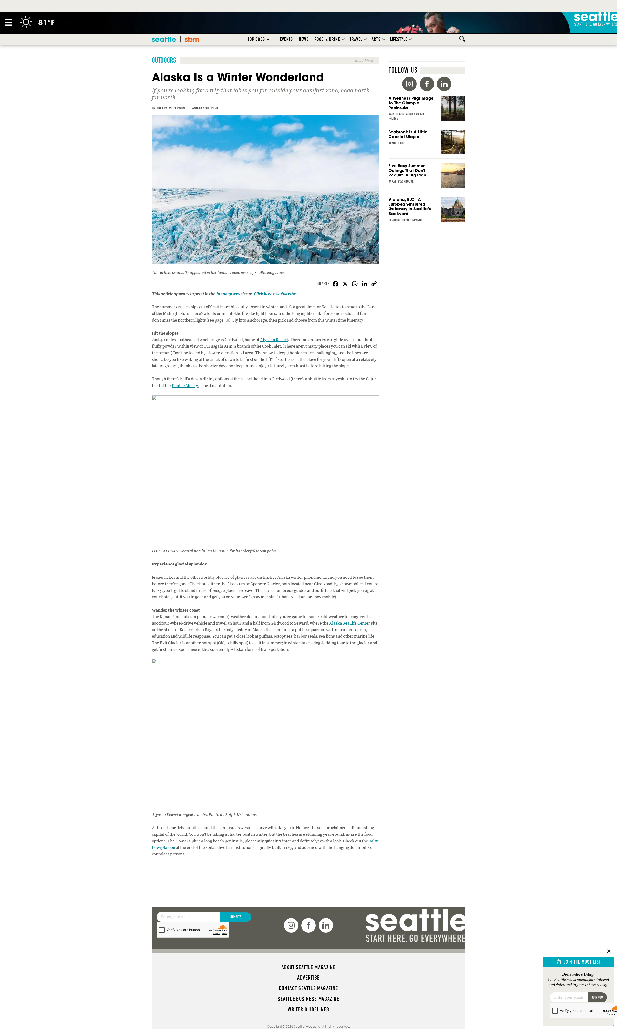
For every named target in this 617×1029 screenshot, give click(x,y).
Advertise (308, 977)
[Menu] (8, 22)
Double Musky (185, 385)
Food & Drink (327, 39)
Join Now (235, 917)
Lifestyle (399, 39)
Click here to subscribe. (275, 293)
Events (286, 39)
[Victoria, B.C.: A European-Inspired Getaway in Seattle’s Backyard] (427, 211)
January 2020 (229, 293)
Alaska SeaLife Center (350, 623)
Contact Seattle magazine (308, 988)
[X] (345, 284)
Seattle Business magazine (308, 998)
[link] (265, 60)
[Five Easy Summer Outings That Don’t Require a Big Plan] (427, 177)
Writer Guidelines (308, 1009)
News (304, 39)
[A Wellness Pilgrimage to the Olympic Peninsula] (427, 110)
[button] (268, 39)
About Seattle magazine (308, 967)
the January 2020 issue (230, 272)
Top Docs (256, 39)
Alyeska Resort (274, 339)
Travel (356, 39)
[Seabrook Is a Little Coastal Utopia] (427, 144)
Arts (376, 39)
